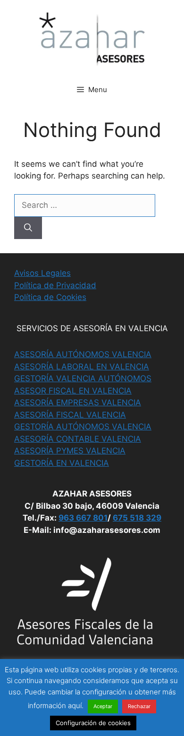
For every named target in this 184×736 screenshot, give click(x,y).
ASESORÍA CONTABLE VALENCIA (77, 439)
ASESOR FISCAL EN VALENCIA (73, 390)
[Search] (28, 228)
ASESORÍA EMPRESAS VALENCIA (77, 402)
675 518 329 (137, 517)
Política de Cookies (50, 297)
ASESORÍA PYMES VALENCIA (69, 450)
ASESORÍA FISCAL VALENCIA (70, 414)
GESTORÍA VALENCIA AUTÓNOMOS (82, 378)
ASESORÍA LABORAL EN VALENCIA (81, 366)
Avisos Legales (42, 273)
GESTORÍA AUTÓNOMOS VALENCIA (82, 426)
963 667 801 (83, 517)
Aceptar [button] (102, 706)
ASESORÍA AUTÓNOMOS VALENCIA (82, 354)
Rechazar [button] (139, 706)
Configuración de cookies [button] (93, 723)
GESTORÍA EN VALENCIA (61, 463)
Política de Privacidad (55, 285)
